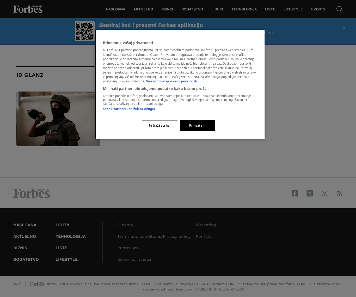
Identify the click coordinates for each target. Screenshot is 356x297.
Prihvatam (197, 126)
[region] (180, 84)
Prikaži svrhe (159, 126)
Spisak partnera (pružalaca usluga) (129, 109)
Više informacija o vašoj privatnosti (171, 81)
